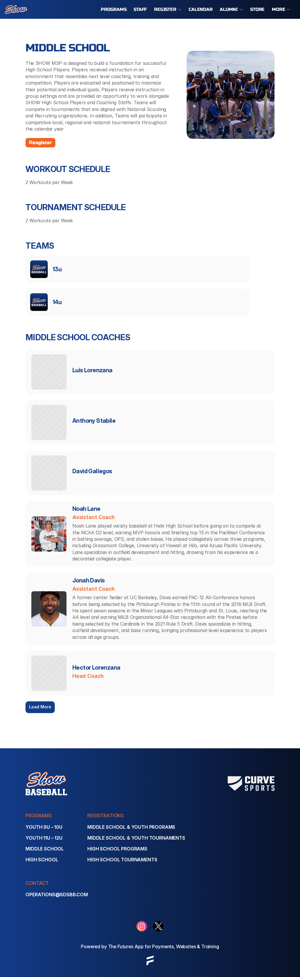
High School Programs (117, 849)
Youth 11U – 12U (43, 838)
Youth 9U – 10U (43, 827)
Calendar (201, 9)
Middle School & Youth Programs (131, 827)
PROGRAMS (114, 9)
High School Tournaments (122, 860)
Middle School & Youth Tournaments (136, 838)
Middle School (44, 849)
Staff (140, 9)
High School (41, 860)
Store (257, 9)
